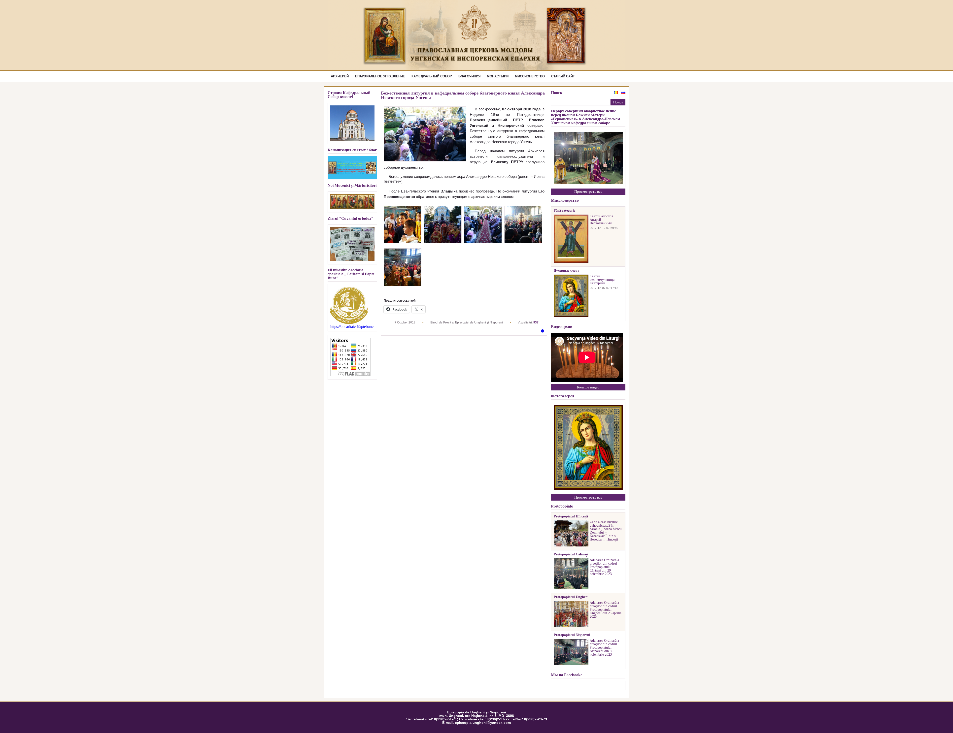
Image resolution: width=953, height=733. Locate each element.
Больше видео (588, 387)
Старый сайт (563, 76)
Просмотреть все (588, 191)
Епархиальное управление (380, 76)
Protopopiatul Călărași (571, 554)
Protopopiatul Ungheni (571, 597)
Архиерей (340, 76)
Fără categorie (564, 210)
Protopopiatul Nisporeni (572, 635)
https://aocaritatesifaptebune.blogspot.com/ (352, 327)
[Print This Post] (543, 331)
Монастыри (498, 76)
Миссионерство (530, 76)
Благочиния (469, 76)
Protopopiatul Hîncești (571, 516)
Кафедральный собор (431, 76)
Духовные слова (566, 270)
